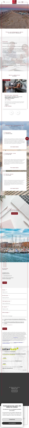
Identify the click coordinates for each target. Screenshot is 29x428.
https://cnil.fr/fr (15, 337)
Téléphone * (6, 301)
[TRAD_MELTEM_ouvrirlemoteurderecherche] (4, 2)
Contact (27, 144)
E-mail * (5, 306)
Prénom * (5, 295)
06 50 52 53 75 (5, 273)
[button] (17, 112)
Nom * (4, 289)
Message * (6, 312)
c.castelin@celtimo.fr (7, 275)
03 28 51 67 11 (5, 272)
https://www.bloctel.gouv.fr (6, 340)
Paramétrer (12, 419)
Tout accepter (12, 423)
